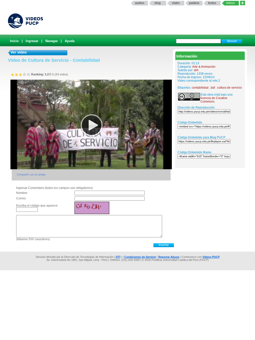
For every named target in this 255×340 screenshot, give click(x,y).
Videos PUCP (211, 256)
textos (212, 3)
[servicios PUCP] (242, 3)
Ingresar (32, 41)
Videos (230, 3)
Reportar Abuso (168, 256)
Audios (139, 3)
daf (213, 87)
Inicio (14, 41)
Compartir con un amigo (31, 174)
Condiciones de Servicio (140, 256)
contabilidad (200, 87)
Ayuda (69, 41)
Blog (158, 3)
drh (196, 70)
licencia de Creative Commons (213, 99)
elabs (176, 3)
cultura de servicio (229, 87)
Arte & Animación (203, 66)
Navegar (51, 41)
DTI (118, 256)
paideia (194, 3)
